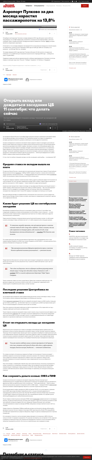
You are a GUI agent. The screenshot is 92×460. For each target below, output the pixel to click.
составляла (53, 174)
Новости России (25, 435)
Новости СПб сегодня (15, 435)
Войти (85, 5)
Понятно (86, 457)
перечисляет (53, 385)
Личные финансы (71, 433)
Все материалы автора (20, 33)
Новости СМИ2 (7, 84)
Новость (15, 75)
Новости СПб (6, 435)
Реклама (59, 5)
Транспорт (8, 75)
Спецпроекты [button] (39, 5)
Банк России (54, 433)
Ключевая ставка (62, 433)
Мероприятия (50, 5)
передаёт (12, 273)
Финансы (18, 433)
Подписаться (57, 1)
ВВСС (47, 41)
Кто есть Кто (66, 5)
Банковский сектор (37, 433)
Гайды (31, 435)
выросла (18, 173)
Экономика (24, 433)
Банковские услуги (47, 433)
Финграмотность (38, 435)
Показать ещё (72, 68)
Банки (30, 433)
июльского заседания (13, 301)
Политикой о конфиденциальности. (33, 458)
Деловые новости (80, 433)
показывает (36, 399)
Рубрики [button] (29, 5)
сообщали (15, 313)
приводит (40, 232)
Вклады (13, 433)
